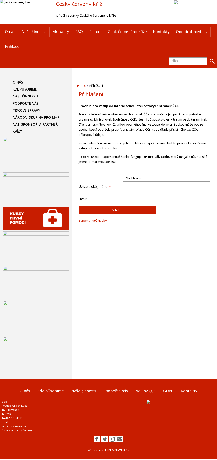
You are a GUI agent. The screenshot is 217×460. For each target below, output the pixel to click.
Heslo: (85, 198)
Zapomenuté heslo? (93, 220)
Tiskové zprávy (26, 110)
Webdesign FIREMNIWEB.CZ (108, 450)
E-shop (95, 31)
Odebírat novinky (191, 31)
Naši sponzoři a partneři (35, 124)
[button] (97, 439)
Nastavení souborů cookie (17, 430)
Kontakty (161, 31)
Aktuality (61, 31)
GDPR (168, 390)
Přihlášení (14, 46)
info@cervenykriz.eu (14, 426)
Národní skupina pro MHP (36, 117)
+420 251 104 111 (12, 418)
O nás (10, 31)
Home (81, 85)
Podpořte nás (26, 103)
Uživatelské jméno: (95, 186)
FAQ (79, 31)
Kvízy (17, 131)
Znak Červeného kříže (127, 31)
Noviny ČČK (145, 390)
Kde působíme (25, 89)
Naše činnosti (34, 31)
